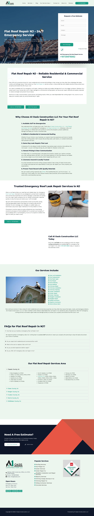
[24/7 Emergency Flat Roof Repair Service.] (62, 50)
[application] (33, 3)
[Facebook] (7, 491)
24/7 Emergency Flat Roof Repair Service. (71, 54)
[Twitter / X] (12, 491)
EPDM (43, 171)
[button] (81, 3)
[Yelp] (21, 491)
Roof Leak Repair (10, 194)
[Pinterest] (16, 491)
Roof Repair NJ (40, 84)
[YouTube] (14, 491)
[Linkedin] (9, 491)
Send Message (66, 44)
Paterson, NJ (41, 376)
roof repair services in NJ (53, 128)
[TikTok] (19, 491)
